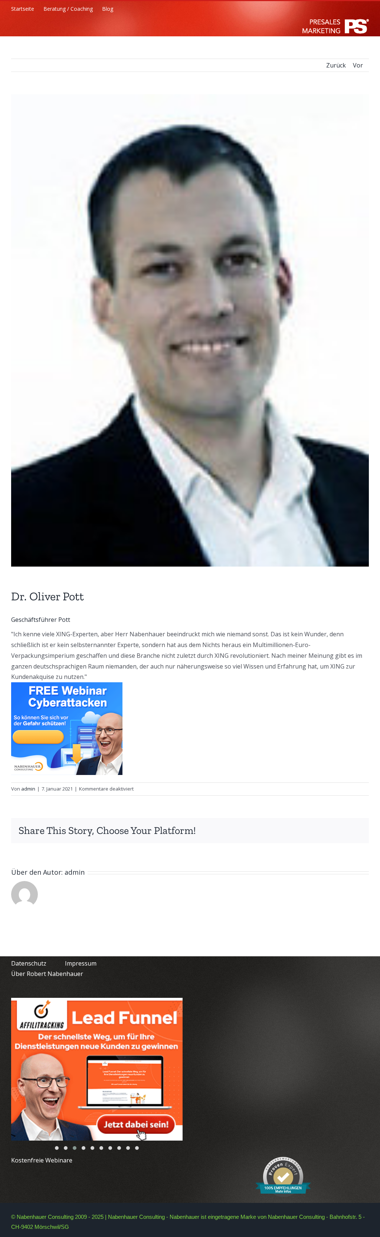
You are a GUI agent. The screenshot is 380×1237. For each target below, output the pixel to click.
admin (28, 788)
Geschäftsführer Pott (40, 620)
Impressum (80, 963)
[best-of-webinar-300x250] (97, 1069)
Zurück (336, 65)
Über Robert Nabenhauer (47, 974)
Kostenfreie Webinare (41, 1160)
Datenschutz (28, 963)
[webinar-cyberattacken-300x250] (66, 687)
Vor (358, 65)
